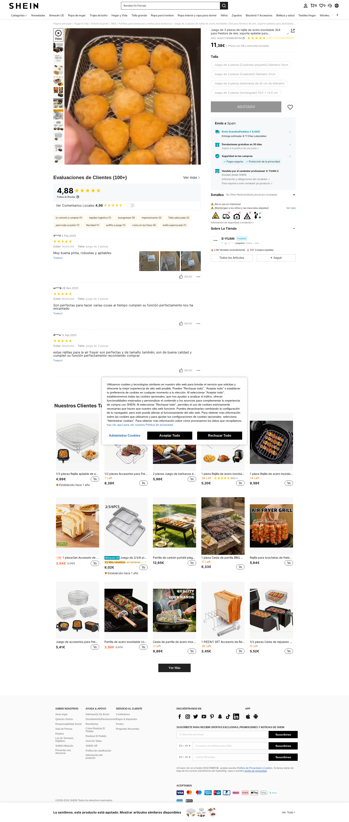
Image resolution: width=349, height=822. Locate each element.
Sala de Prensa (63, 728)
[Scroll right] (337, 15)
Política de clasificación (98, 750)
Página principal (62, 23)
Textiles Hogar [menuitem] (307, 15)
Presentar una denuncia (63, 752)
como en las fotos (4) (144, 225)
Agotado (246, 107)
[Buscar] (224, 5)
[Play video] (133, 96)
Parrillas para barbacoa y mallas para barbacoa (145, 23)
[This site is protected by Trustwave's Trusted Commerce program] (180, 800)
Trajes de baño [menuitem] (98, 15)
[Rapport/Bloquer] (198, 276)
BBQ (113, 23)
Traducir (58, 257)
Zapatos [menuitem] (237, 15)
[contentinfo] (237, 792)
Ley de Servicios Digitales (64, 739)
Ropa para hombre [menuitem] (162, 15)
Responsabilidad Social (68, 724)
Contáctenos (123, 714)
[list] (209, 717)
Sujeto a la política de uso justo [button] (239, 148)
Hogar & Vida (81, 23)
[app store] (248, 718)
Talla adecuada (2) (178, 217)
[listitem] (77, 452)
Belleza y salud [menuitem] (285, 15)
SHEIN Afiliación (64, 745)
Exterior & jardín (100, 23)
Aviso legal (61, 714)
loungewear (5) (126, 217)
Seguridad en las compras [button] (237, 156)
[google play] (256, 718)
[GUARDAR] (290, 106)
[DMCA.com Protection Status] (189, 800)
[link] (313, 5)
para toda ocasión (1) (67, 225)
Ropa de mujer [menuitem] (77, 15)
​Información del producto (94, 756)
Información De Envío (97, 714)
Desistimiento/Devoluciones (101, 719)
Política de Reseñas (66, 197)
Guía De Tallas (94, 741)
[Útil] (181, 276)
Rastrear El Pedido (96, 736)
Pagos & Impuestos (126, 719)
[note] (73, 485)
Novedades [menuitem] (38, 15)
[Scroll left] (332, 15)
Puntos (120, 724)
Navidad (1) (92, 225)
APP (247, 708)
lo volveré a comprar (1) (69, 217)
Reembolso (92, 724)
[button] (329, 5)
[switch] (131, 205)
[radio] (251, 64)
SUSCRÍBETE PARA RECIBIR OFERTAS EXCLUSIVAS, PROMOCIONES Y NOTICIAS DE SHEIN (230, 727)
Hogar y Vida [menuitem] (119, 15)
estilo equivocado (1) (174, 225)
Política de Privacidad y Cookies (254, 768)
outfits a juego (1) (115, 225)
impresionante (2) (151, 217)
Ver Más (174, 668)
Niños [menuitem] (224, 15)
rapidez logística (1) (100, 217)
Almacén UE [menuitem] (56, 15)
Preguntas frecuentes (127, 728)
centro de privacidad (255, 770)
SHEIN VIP (92, 745)
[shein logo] (23, 5)
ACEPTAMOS (184, 785)
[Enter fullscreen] (196, 161)
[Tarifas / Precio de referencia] (226, 45)
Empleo (59, 733)
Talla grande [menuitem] (139, 15)
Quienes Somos (64, 719)
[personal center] (305, 5)
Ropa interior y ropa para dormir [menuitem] (197, 15)
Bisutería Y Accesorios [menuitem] (259, 15)
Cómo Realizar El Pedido (95, 730)
